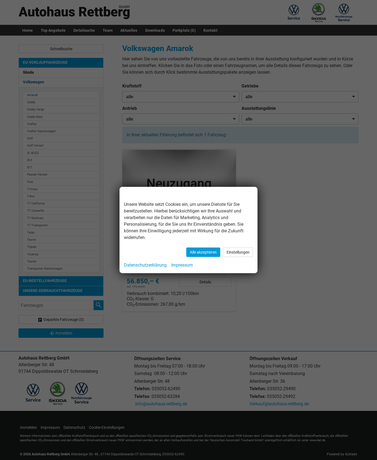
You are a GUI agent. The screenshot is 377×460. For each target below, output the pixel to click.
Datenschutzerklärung (145, 265)
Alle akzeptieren (203, 252)
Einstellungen (238, 252)
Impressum (182, 265)
